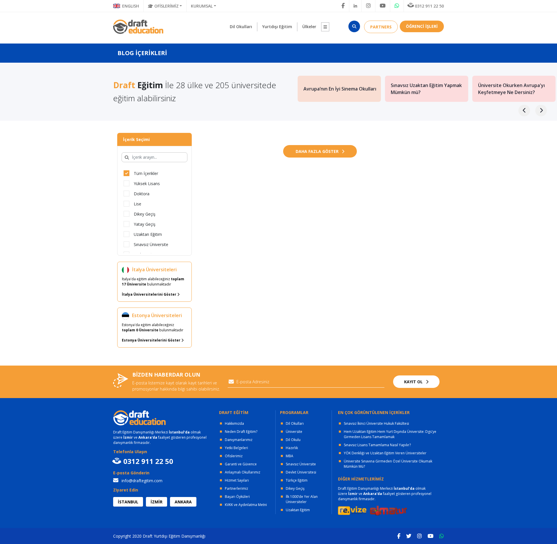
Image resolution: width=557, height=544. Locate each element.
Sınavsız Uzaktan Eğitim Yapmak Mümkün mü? (426, 88)
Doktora (141, 193)
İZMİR (156, 502)
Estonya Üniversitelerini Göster (151, 340)
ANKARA (183, 502)
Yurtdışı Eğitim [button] (277, 26)
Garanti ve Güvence (241, 464)
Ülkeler (309, 26)
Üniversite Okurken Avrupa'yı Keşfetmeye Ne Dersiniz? (511, 88)
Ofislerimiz (234, 455)
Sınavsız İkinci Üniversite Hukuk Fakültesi (376, 423)
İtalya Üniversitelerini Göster (149, 294)
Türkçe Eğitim (297, 480)
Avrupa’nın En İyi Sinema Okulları (339, 89)
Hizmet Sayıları (237, 480)
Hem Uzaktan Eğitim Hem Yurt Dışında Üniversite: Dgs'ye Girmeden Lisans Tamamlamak (390, 434)
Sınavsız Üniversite (151, 244)
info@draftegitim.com (141, 480)
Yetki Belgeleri (236, 447)
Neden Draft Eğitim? (241, 431)
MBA (289, 455)
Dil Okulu (293, 439)
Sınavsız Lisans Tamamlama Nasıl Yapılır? (377, 444)
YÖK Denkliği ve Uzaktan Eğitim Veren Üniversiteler (385, 453)
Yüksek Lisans (147, 183)
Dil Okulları (295, 423)
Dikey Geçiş (144, 214)
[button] (325, 26)
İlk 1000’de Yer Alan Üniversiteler (302, 499)
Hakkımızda (234, 423)
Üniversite (294, 431)
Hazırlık (292, 447)
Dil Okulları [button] (241, 26)
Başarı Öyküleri (237, 496)
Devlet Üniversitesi (301, 472)
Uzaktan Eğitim (148, 234)
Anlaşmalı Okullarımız (242, 472)
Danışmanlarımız (238, 439)
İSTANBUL (128, 502)
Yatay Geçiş (144, 224)
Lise (137, 204)
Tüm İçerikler (146, 173)
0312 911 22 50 (429, 6)
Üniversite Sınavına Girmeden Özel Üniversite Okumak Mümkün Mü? (388, 464)
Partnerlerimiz (236, 488)
